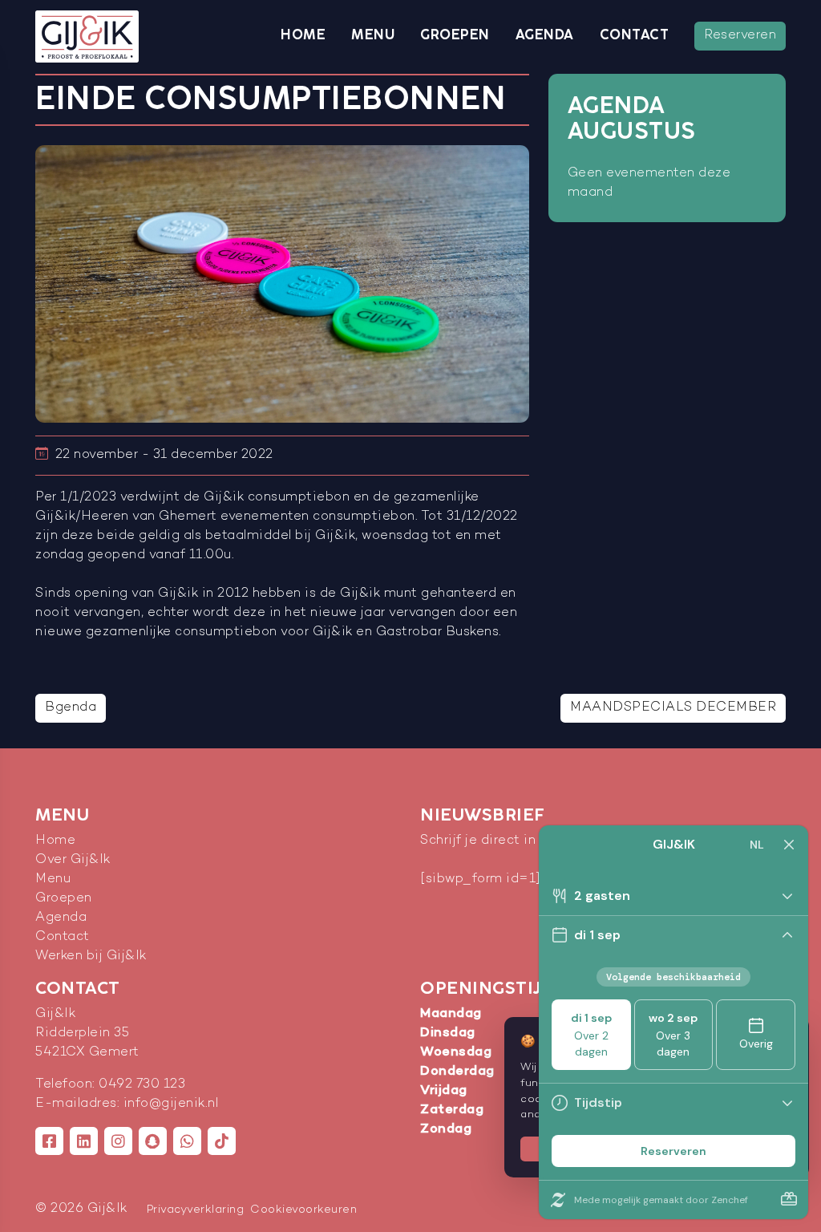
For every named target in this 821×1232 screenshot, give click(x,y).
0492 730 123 (142, 1085)
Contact (634, 35)
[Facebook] (49, 1141)
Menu (372, 35)
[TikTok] (222, 1141)
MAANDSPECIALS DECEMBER (673, 708)
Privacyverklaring (196, 1210)
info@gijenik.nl (171, 1104)
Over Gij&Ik (73, 860)
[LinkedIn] (84, 1141)
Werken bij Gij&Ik (91, 956)
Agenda (545, 35)
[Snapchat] (153, 1141)
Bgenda (70, 708)
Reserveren (740, 36)
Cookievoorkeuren (303, 1210)
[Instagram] (118, 1141)
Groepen (455, 35)
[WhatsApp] (187, 1141)
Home (303, 35)
